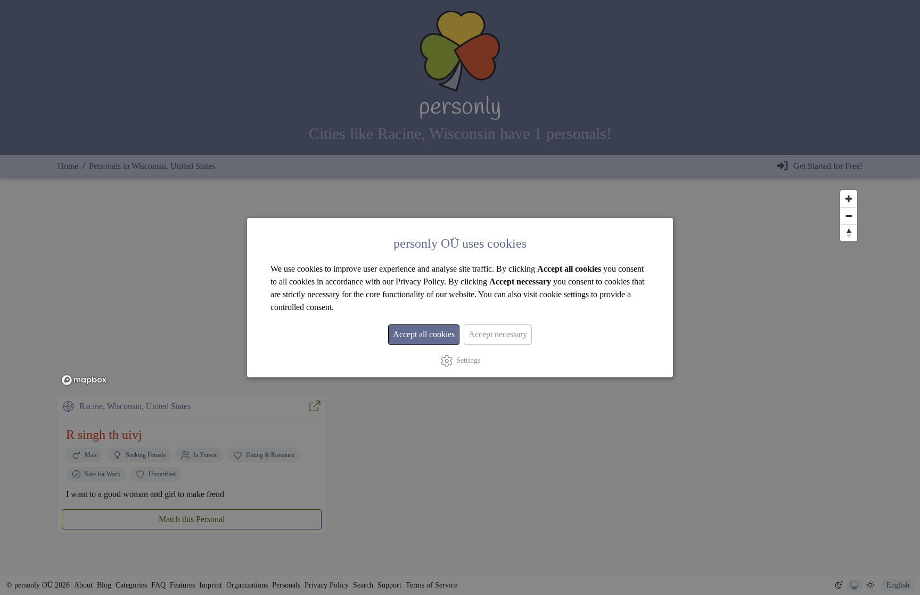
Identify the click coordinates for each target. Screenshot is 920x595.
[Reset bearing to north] (848, 232)
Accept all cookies (424, 334)
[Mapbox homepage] (84, 380)
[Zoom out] (848, 215)
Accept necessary (498, 334)
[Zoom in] (848, 198)
